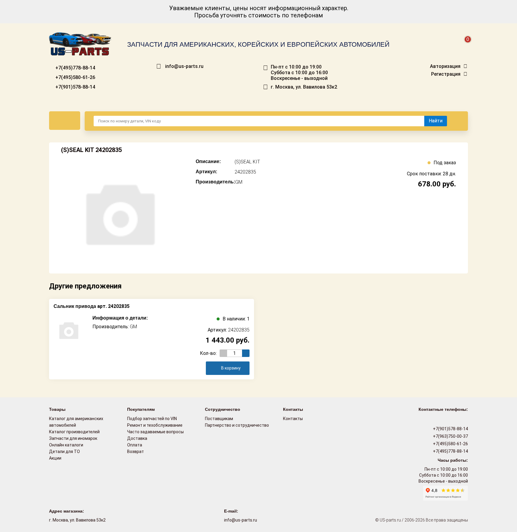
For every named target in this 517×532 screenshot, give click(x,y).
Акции (55, 458)
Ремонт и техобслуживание (155, 425)
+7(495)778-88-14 (74, 68)
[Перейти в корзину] (464, 46)
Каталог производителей (74, 431)
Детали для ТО (64, 451)
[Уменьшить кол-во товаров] (223, 353)
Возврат (135, 451)
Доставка (137, 438)
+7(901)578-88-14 (74, 87)
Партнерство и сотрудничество (237, 425)
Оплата (134, 445)
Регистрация (445, 74)
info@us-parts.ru (184, 66)
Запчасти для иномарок (73, 438)
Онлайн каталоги (66, 445)
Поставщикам (219, 418)
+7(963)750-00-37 (450, 436)
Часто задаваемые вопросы (155, 431)
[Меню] (64, 120)
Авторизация (445, 66)
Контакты (293, 418)
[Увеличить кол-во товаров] (246, 353)
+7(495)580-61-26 (74, 77)
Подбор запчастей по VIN (152, 418)
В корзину (231, 368)
